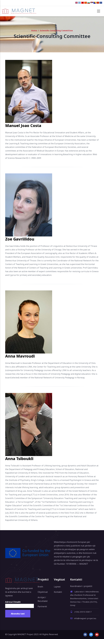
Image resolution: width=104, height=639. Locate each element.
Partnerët (42, 606)
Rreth (40, 586)
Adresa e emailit (13, 602)
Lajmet (57, 586)
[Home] (19, 11)
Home (34, 30)
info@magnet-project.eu (85, 618)
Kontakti (58, 592)
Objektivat (43, 592)
